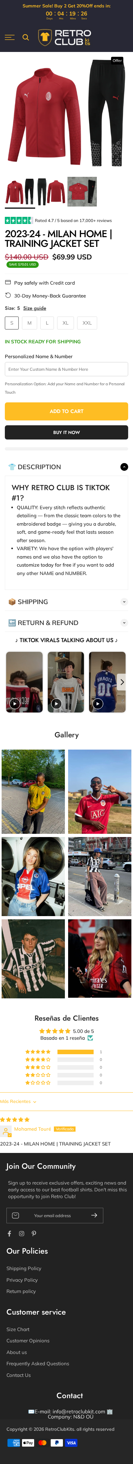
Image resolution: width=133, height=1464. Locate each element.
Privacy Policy (22, 1280)
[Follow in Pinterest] (34, 1233)
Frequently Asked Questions (37, 1363)
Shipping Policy (23, 1268)
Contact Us (18, 1375)
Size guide (34, 308)
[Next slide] (122, 682)
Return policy (21, 1291)
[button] (38, 1052)
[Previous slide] (10, 682)
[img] (14, 1119)
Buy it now (66, 432)
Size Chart (17, 1329)
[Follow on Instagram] (22, 1233)
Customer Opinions (27, 1341)
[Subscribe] (91, 1215)
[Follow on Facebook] (9, 1233)
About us (16, 1352)
